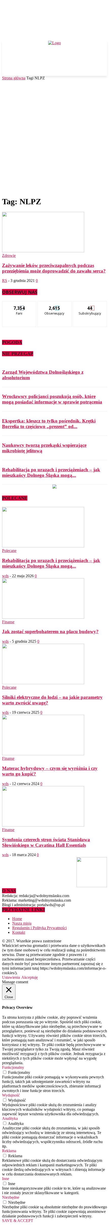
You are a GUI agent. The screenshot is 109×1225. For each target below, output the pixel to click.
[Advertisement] (54, 137)
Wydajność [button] (11, 1095)
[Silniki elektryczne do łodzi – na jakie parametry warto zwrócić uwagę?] (43, 683)
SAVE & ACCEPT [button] (17, 1220)
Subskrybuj (90, 305)
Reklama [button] (9, 1151)
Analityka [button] (10, 1118)
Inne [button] (5, 1178)
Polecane (9, 550)
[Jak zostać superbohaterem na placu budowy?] (43, 617)
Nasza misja (21, 923)
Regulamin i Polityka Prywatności (39, 928)
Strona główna (13, 78)
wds (5, 576)
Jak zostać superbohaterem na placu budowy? (50, 631)
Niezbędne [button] (10, 1197)
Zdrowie (9, 255)
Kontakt (18, 932)
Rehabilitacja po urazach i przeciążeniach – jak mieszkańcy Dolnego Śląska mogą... (51, 472)
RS (4, 280)
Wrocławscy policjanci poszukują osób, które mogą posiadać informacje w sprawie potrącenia (52, 399)
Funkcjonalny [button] (13, 1067)
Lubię (19, 305)
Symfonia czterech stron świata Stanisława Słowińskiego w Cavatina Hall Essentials (46, 842)
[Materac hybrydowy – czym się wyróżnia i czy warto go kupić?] (43, 754)
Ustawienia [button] (11, 977)
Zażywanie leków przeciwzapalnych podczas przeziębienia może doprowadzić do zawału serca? (54, 268)
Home (17, 919)
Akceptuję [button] (29, 977)
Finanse (8, 622)
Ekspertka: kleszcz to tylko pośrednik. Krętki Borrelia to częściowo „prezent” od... (49, 423)
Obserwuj (54, 305)
